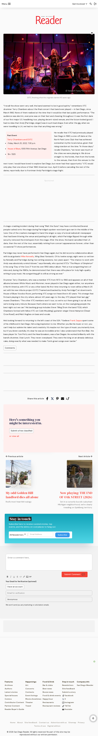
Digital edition (53, 726)
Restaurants (48, 702)
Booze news (48, 692)
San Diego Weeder (85, 685)
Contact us (44, 722)
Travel (28, 706)
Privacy (81, 722)
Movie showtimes (33, 699)
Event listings (31, 695)
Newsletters (67, 685)
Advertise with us (59, 722)
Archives (9, 685)
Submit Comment (72, 574)
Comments (10, 348)
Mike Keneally (27, 256)
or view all (14, 436)
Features (9, 682)
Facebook (68, 695)
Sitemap (72, 722)
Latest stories (11, 692)
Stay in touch (68, 682)
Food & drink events (52, 695)
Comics (8, 699)
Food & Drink (48, 682)
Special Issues (11, 695)
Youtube (68, 709)
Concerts (29, 688)
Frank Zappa (76, 320)
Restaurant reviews (51, 706)
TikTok (67, 706)
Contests (29, 692)
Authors (8, 688)
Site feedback (68, 688)
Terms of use (40, 726)
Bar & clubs (48, 685)
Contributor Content (14, 702)
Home (12, 722)
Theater (29, 702)
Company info (83, 682)
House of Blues (14, 149)
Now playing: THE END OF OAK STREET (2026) (75, 495)
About (20, 722)
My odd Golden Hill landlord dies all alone (22, 495)
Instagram (69, 702)
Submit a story (69, 692)
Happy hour (48, 699)
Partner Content (12, 706)
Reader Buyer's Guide (14, 709)
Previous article (15, 456)
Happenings (30, 682)
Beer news (47, 688)
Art (26, 685)
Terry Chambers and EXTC (20, 139)
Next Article (84, 456)
